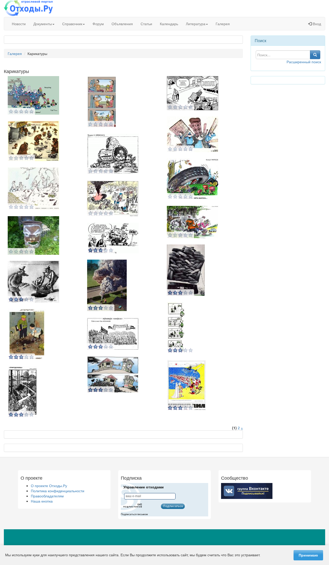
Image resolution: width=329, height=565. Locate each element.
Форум (98, 23)
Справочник (72, 23)
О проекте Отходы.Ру (49, 485)
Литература (195, 23)
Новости (19, 23)
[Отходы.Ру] (28, 8)
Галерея (223, 23)
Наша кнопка (42, 501)
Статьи (146, 23)
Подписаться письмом (134, 514)
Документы (42, 23)
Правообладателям (47, 495)
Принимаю (308, 555)
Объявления (122, 23)
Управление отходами (143, 487)
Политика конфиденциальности (57, 490)
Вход (316, 23)
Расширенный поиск (304, 61)
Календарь (169, 23)
